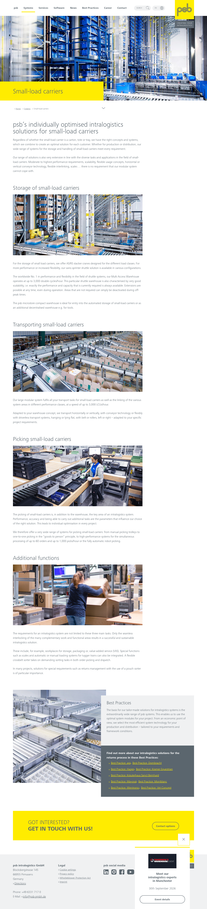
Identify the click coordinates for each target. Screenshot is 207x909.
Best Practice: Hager (122, 769)
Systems (28, 8)
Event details (162, 899)
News (73, 8)
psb (16, 8)
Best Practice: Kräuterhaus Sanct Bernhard (135, 775)
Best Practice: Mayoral (123, 781)
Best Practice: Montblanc (152, 781)
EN (156, 8)
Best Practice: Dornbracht (147, 763)
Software (59, 8)
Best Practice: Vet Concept (156, 788)
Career (108, 8)
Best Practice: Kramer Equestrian (154, 769)
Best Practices (90, 8)
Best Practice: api (120, 763)
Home (18, 109)
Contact (122, 8)
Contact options (165, 826)
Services (43, 8)
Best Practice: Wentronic (125, 788)
